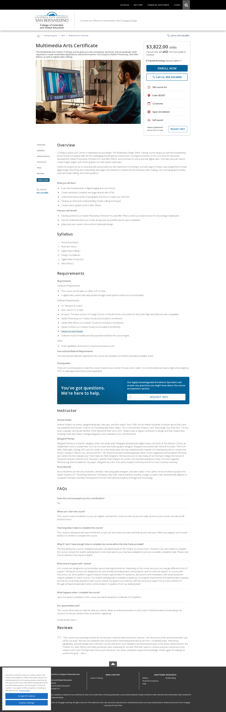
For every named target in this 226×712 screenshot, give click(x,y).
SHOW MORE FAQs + (67, 620)
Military (145, 678)
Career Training (96, 678)
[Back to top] (113, 674)
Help (144, 684)
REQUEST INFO (178, 129)
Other (63, 35)
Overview (41, 144)
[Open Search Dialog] (186, 4)
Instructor (42, 162)
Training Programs (50, 35)
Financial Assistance (151, 681)
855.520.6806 (42, 192)
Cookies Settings (26, 702)
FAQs (39, 167)
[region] (26, 688)
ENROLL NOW (167, 68)
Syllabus (41, 150)
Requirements (43, 156)
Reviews (40, 173)
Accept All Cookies (26, 696)
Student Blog (171, 678)
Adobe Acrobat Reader (72, 331)
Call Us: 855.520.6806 (178, 35)
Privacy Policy (117, 705)
